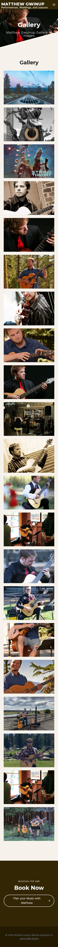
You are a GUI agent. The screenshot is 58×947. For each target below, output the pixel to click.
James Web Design (29, 938)
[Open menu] (54, 4)
